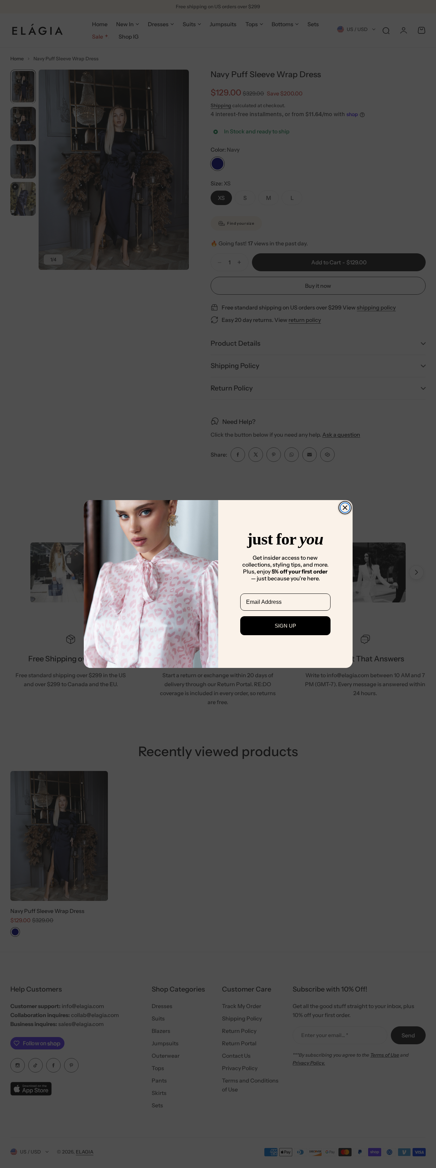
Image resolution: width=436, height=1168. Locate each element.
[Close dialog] (345, 507)
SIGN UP (285, 626)
